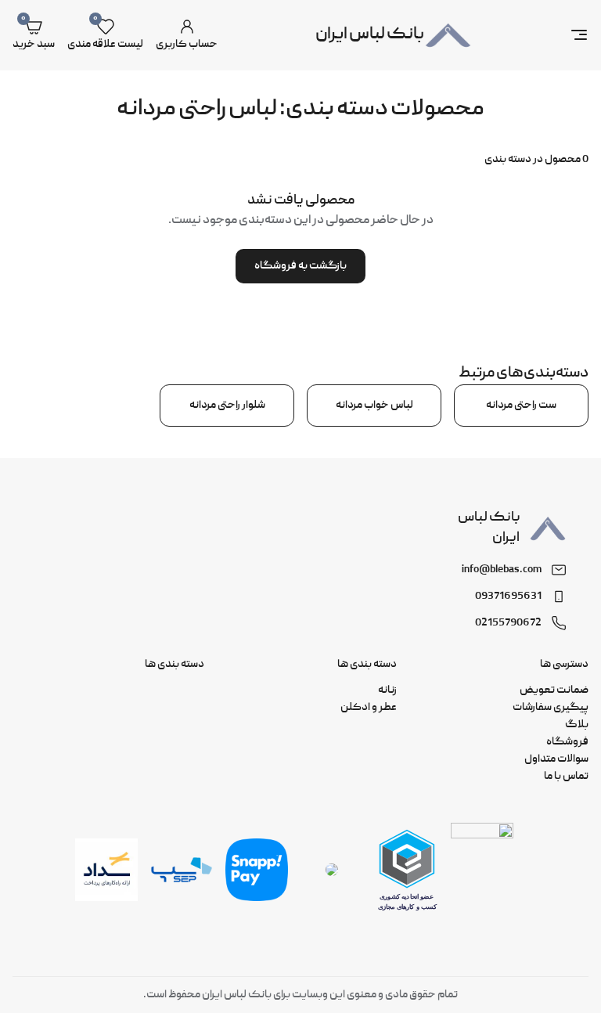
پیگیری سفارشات (550, 708)
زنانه (387, 690)
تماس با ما (566, 776)
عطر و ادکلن (368, 708)
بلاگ (576, 725)
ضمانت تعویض (554, 690)
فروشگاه (567, 742)
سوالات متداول (556, 759)
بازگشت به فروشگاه (300, 266)
